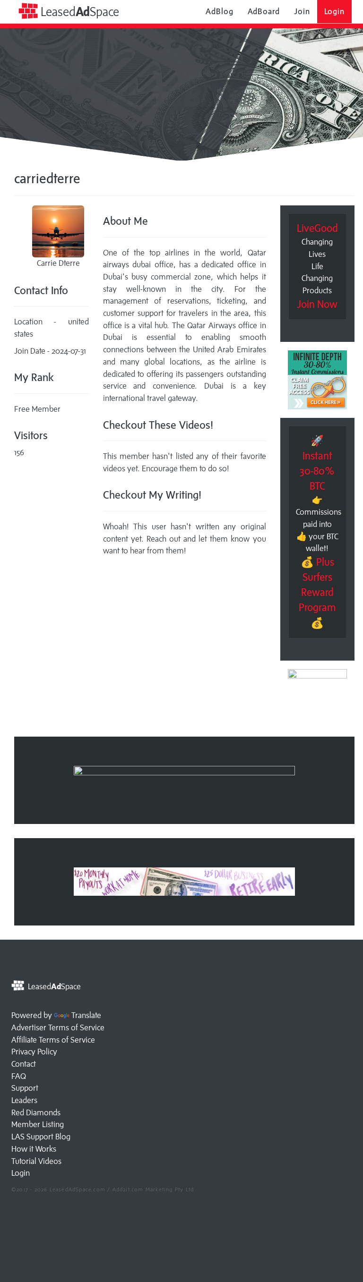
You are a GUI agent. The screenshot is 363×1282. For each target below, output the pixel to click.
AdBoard (264, 11)
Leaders (24, 1100)
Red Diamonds (35, 1112)
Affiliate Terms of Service (53, 1039)
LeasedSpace (78, 11)
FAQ (18, 1076)
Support (24, 1088)
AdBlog (219, 11)
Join (302, 11)
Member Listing (37, 1124)
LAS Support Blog (40, 1136)
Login (334, 11)
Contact (23, 1064)
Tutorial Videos (36, 1161)
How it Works (33, 1149)
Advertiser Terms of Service (57, 1027)
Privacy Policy (34, 1051)
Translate (86, 1015)
